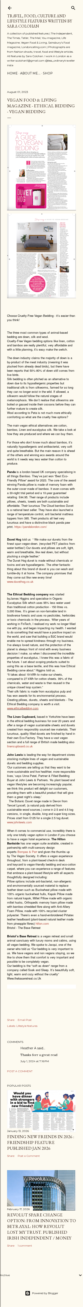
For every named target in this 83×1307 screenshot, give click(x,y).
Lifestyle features (26, 1026)
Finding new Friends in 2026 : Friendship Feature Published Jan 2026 (40, 1142)
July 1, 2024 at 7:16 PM (34, 1061)
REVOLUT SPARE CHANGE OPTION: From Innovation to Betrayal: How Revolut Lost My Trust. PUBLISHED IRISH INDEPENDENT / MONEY (41, 1226)
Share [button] (10, 1020)
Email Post (25, 1020)
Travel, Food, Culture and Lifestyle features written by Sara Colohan (39, 21)
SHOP (48, 73)
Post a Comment (20, 1071)
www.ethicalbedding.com (23, 708)
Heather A (28, 1048)
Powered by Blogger (45, 1293)
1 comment (25, 1245)
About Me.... (30, 73)
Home (12, 73)
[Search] (73, 7)
